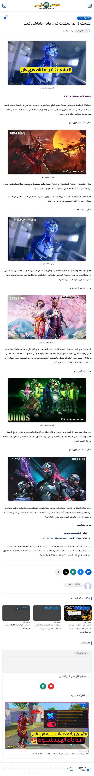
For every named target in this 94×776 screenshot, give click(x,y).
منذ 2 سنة (83, 751)
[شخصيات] (36, 772)
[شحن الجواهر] (41, 772)
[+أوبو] (34, 767)
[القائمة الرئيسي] (90, 6)
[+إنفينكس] (19, 767)
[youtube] (51, 686)
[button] (80, 572)
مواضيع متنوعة (84, 18)
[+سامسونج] (48, 767)
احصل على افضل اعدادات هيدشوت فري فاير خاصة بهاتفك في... (80, 628)
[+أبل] (29, 767)
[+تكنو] (24, 767)
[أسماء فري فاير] (4, 767)
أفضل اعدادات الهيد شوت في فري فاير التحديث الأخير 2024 (61, 754)
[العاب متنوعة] (26, 772)
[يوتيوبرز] (31, 772)
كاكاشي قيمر (80, 31)
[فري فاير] (63, 767)
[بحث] (4, 6)
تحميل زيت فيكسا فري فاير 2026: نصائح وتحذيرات (48, 627)
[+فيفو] (14, 767)
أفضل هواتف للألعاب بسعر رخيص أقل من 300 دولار (64, 539)
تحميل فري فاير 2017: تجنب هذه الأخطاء (17, 627)
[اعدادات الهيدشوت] (53, 767)
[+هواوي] (39, 767)
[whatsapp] (43, 686)
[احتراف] (58, 767)
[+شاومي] (44, 767)
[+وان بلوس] (9, 767)
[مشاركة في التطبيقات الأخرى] (58, 572)
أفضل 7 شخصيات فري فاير (75, 533)
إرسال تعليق (82, 653)
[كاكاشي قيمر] (47, 5)
